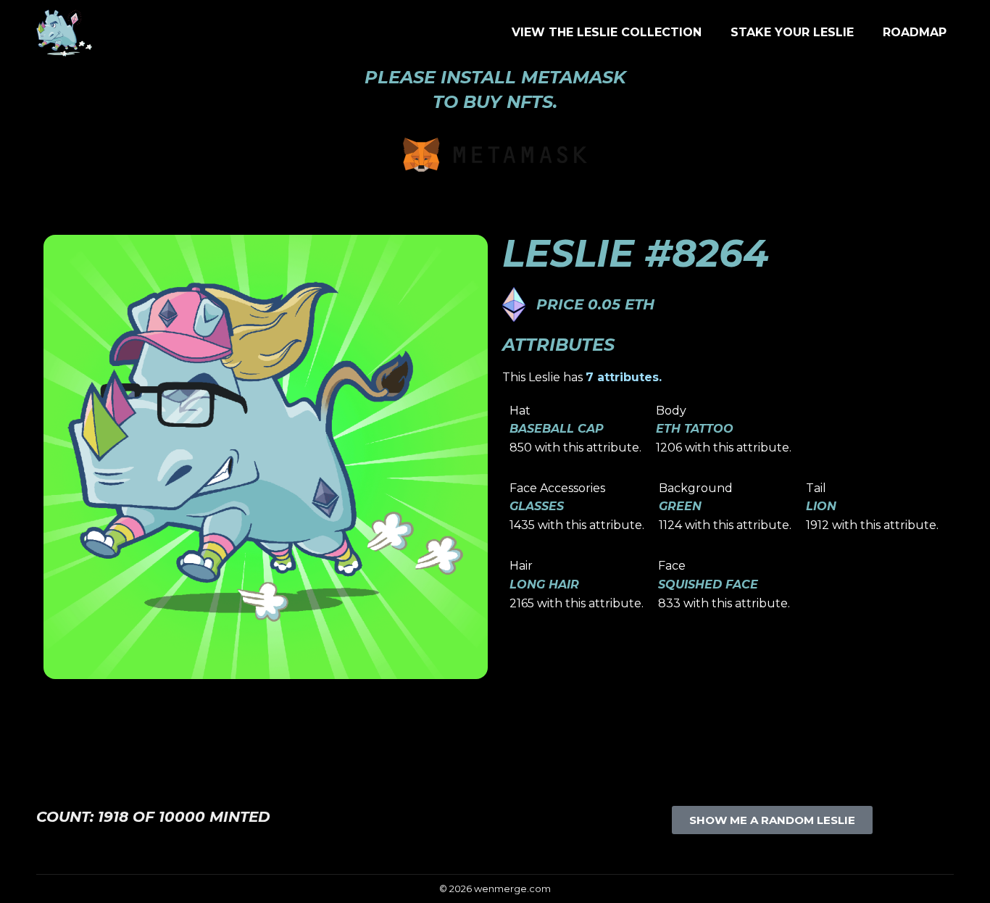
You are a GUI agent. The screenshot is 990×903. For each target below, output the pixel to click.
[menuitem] (606, 32)
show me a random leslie (772, 820)
